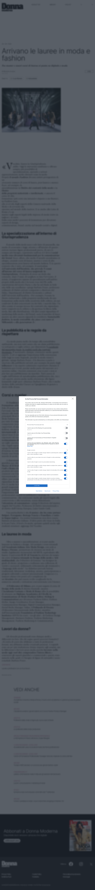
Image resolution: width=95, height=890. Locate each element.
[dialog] (47, 445)
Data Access (47, 491)
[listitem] (47, 424)
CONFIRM (37, 485)
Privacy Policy (56, 491)
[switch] (66, 428)
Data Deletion (39, 491)
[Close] (73, 399)
